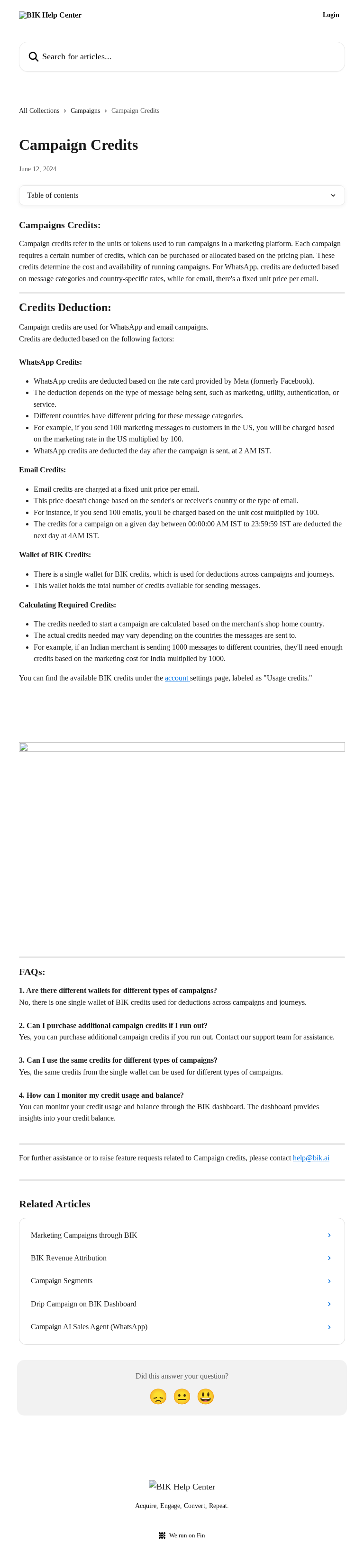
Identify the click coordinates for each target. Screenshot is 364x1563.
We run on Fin (187, 1535)
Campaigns (85, 110)
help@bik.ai (311, 1158)
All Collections (39, 110)
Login (331, 15)
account (177, 678)
